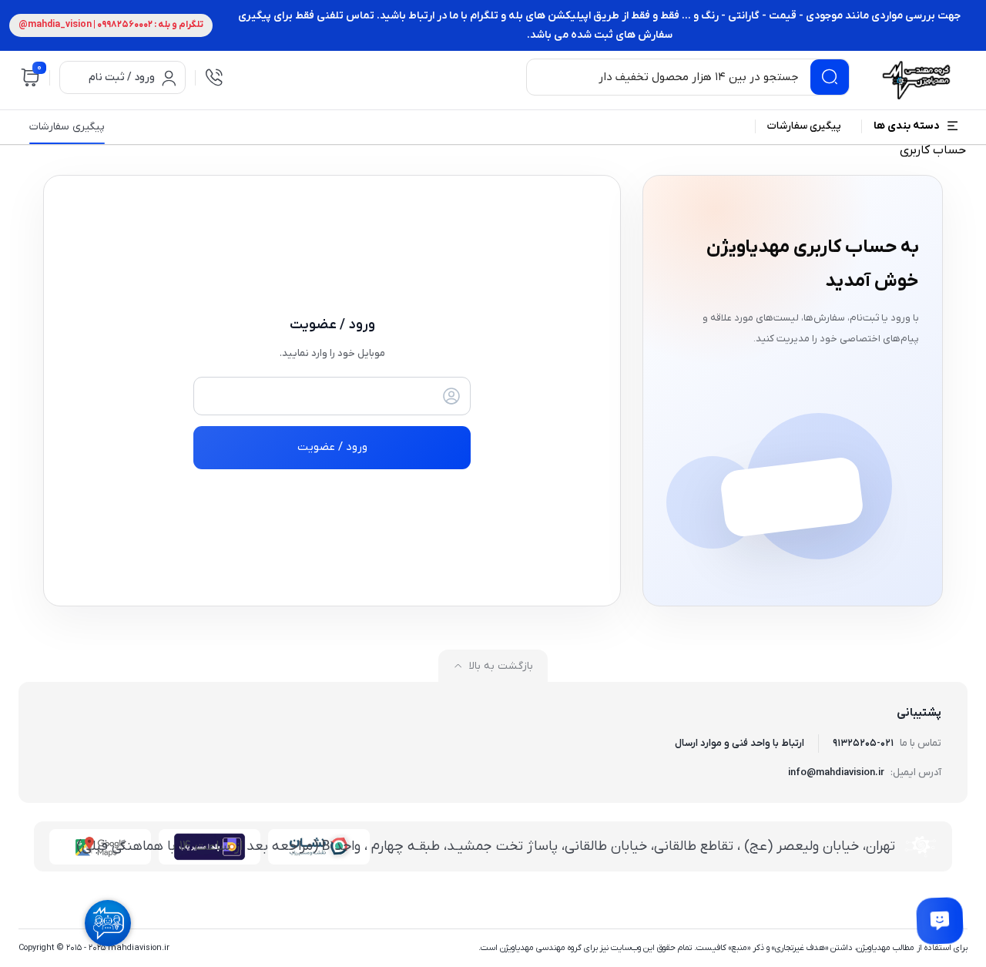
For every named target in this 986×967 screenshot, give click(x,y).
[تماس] (214, 77)
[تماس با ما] (940, 921)
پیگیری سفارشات (67, 127)
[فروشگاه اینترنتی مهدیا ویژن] (914, 80)
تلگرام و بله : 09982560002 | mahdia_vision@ (110, 24)
